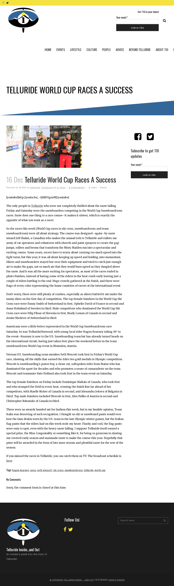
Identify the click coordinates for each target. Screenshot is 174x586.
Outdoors (47, 187)
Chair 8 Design (116, 580)
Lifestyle (35, 187)
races (33, 470)
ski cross (58, 470)
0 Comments (77, 187)
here (9, 460)
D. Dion (61, 187)
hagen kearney (20, 470)
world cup (100, 470)
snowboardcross (74, 470)
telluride (89, 470)
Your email (122, 17)
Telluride (37, 206)
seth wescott (44, 470)
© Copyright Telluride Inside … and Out (72, 580)
